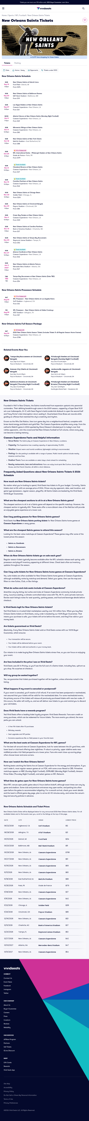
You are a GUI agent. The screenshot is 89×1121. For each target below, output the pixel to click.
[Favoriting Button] (85, 20)
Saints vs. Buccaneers (16, 547)
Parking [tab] (17, 63)
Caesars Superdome (13, 523)
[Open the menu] (3, 8)
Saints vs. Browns (15, 551)
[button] (6, 70)
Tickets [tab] (7, 63)
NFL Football (20, 15)
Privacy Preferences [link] (11, 1103)
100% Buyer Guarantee (54, 2)
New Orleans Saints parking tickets (31, 521)
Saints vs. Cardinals (16, 543)
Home (4, 15)
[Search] (83, 8)
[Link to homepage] (44, 8)
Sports (11, 15)
